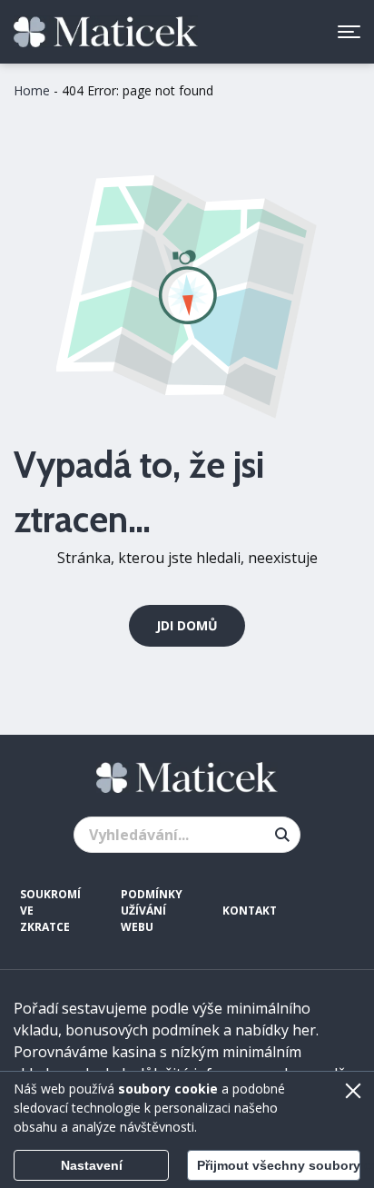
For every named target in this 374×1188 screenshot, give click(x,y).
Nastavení (92, 1165)
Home (32, 90)
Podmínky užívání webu (151, 910)
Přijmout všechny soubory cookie (278, 1165)
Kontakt (249, 910)
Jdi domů (187, 625)
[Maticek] (106, 32)
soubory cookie (168, 1088)
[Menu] (349, 32)
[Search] (282, 835)
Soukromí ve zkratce (50, 910)
